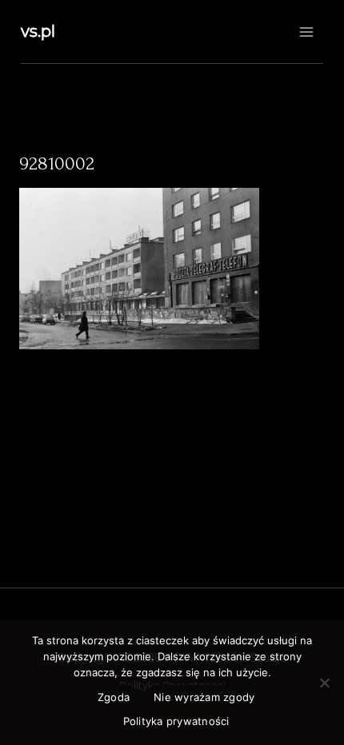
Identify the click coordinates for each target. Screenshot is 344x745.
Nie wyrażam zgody (204, 697)
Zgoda (114, 697)
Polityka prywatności (176, 721)
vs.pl (38, 31)
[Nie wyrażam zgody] (324, 683)
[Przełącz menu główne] (306, 31)
